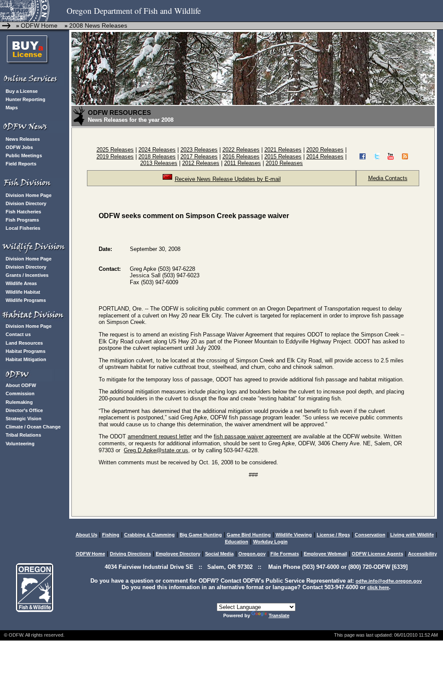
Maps (12, 107)
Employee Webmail (325, 553)
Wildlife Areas (21, 283)
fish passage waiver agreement (253, 436)
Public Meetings (24, 155)
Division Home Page (28, 195)
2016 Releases (241, 156)
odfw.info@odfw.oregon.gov (389, 581)
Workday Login (270, 541)
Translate (279, 615)
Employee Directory (178, 553)
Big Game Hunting (201, 534)
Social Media (219, 553)
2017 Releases (199, 156)
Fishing (110, 534)
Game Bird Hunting (249, 534)
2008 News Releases (98, 25)
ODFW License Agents (377, 553)
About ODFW (21, 385)
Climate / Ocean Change (33, 426)
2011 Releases (242, 163)
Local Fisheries (23, 228)
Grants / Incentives (27, 275)
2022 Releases (241, 149)
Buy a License (22, 91)
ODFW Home (38, 25)
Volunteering (20, 443)
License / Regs (333, 534)
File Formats (284, 553)
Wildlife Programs (26, 300)
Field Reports (21, 163)
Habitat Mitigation (26, 359)
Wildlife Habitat (23, 292)
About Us (86, 534)
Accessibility (422, 553)
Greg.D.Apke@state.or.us (156, 450)
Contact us (18, 334)
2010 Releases (284, 163)
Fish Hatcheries (23, 211)
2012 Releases (200, 163)
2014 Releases (324, 156)
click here (378, 587)
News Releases (23, 139)
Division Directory (26, 203)
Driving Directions (130, 553)
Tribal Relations (23, 435)
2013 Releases (158, 163)
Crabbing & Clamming (149, 534)
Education (236, 541)
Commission (20, 393)
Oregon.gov (252, 553)
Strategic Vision (24, 418)
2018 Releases (157, 156)
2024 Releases (157, 149)
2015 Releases (283, 156)
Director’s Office (24, 410)
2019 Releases (115, 156)
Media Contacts (388, 178)
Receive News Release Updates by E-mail (228, 179)
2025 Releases (115, 149)
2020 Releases (324, 149)
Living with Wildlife (412, 534)
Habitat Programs (25, 351)
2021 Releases (283, 149)
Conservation (370, 534)
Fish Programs (22, 219)
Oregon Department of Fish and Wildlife (134, 10)
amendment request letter (160, 436)
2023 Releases (199, 149)
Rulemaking (19, 402)
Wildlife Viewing (294, 534)
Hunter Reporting (25, 99)
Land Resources (24, 343)
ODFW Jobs (19, 147)
